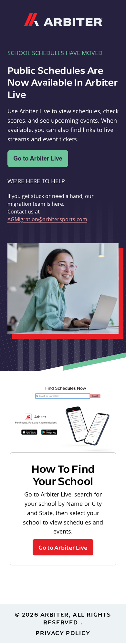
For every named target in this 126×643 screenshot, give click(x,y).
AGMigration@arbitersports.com (47, 219)
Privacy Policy (63, 633)
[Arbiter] (63, 19)
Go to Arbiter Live (63, 547)
